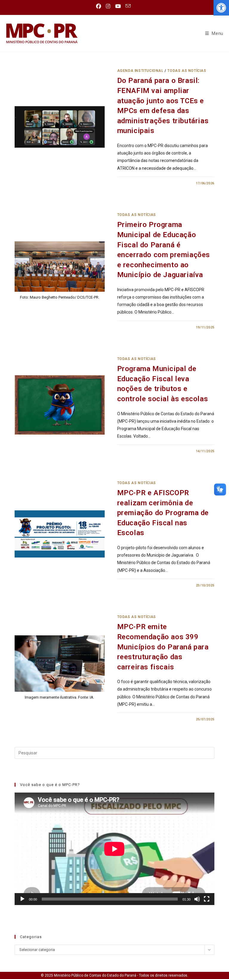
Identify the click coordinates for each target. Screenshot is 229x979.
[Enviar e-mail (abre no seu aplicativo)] (128, 6)
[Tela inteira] (207, 899)
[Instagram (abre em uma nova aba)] (108, 6)
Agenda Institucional (140, 71)
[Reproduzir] (22, 899)
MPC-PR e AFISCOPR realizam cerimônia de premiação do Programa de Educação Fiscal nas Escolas (163, 513)
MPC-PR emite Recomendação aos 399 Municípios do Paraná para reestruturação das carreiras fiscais (163, 647)
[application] (114, 849)
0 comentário (135, 183)
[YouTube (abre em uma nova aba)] (118, 6)
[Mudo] (197, 899)
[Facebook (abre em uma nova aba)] (99, 6)
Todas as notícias (186, 71)
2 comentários (136, 719)
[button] (221, 8)
